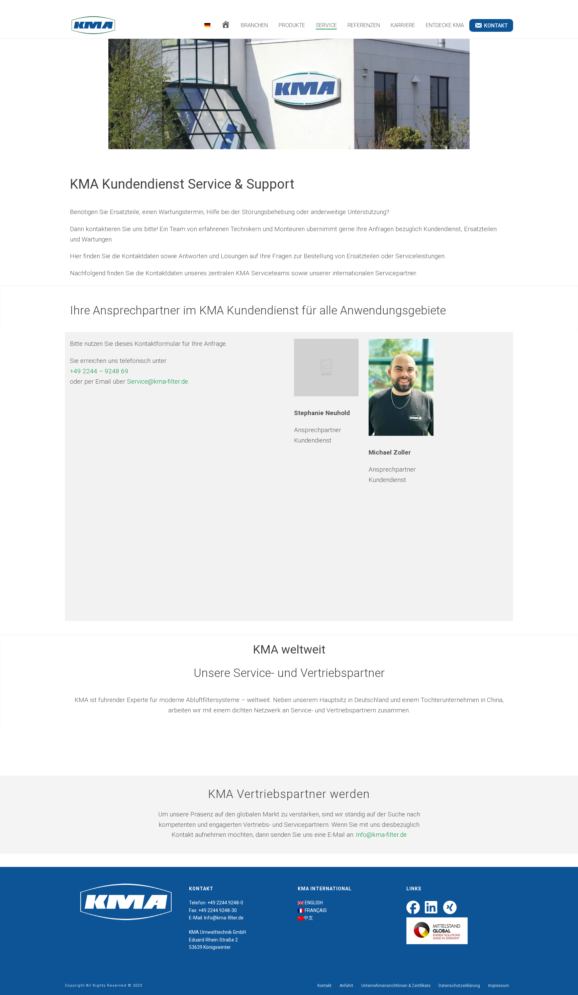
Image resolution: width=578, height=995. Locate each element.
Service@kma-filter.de (157, 381)
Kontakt (324, 985)
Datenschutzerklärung (459, 985)
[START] (225, 25)
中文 (308, 917)
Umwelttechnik (216, 932)
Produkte (292, 25)
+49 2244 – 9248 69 (99, 371)
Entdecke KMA (445, 25)
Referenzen (364, 25)
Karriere (403, 25)
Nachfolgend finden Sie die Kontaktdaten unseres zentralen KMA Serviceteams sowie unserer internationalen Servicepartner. (243, 273)
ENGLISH (314, 902)
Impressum (498, 985)
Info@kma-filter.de (381, 834)
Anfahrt (346, 985)
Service (326, 25)
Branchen (254, 25)
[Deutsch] (207, 25)
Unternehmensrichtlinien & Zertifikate (395, 985)
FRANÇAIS (316, 910)
